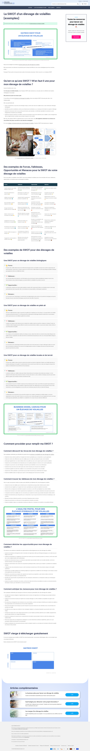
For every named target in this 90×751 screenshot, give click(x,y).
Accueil (30, 7)
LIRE (72, 694)
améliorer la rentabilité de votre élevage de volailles (42, 454)
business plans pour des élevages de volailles (29, 64)
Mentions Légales (71, 745)
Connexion (80, 1)
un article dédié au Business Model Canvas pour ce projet (34, 435)
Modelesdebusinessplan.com (19, 748)
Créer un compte (85, 1)
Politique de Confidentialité (44, 745)
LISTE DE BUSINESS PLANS (40, 7)
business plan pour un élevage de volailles (25, 158)
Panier (85, 3)
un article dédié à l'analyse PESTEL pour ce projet (34, 538)
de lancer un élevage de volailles (22, 98)
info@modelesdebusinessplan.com (22, 739)
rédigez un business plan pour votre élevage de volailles (21, 123)
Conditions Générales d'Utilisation (21, 745)
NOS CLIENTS (51, 7)
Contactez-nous (64, 745)
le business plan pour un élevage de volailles (37, 23)
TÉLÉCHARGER (76, 37)
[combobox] (65, 4)
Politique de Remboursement (55, 745)
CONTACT (58, 7)
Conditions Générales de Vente (33, 745)
